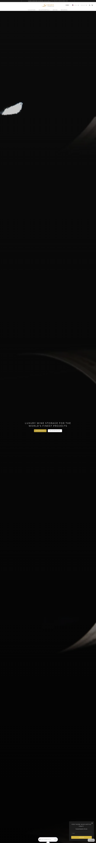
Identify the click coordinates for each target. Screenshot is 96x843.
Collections (32, 9)
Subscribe (81, 837)
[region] (48, 427)
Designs (55, 9)
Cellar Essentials (44, 9)
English (83, 5)
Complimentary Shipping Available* (39, 1)
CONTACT (67, 5)
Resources (64, 9)
